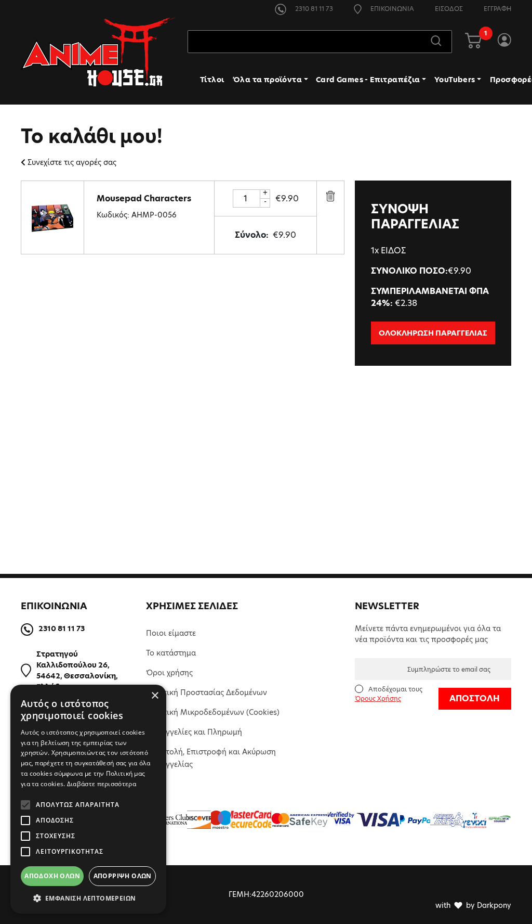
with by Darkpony (473, 905)
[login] (504, 41)
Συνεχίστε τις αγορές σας (72, 162)
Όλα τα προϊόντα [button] (267, 79)
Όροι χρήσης (169, 673)
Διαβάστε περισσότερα (101, 783)
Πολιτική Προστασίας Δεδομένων (206, 692)
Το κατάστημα (171, 653)
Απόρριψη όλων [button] (123, 875)
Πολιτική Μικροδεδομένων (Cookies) (213, 712)
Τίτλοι (212, 79)
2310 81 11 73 (313, 8)
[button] (88, 898)
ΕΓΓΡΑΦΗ (497, 8)
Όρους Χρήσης (378, 698)
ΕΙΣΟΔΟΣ (449, 8)
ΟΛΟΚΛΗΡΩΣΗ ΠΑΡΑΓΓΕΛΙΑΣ (433, 333)
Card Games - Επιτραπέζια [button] (368, 79)
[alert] (88, 799)
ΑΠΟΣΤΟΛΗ (474, 698)
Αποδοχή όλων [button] (52, 875)
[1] (473, 41)
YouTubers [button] (454, 79)
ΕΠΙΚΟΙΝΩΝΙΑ (391, 8)
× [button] (154, 696)
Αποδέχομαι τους (388, 694)
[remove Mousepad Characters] (330, 195)
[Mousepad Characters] (52, 217)
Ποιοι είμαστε (171, 633)
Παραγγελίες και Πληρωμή (194, 732)
